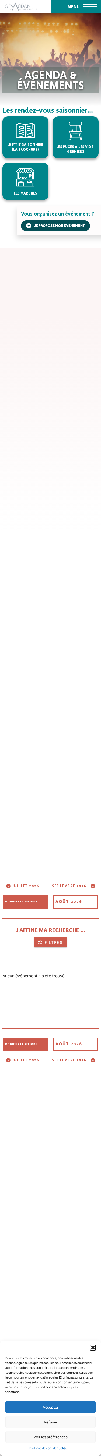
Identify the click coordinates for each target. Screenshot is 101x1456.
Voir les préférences (50, 1436)
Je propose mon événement (59, 226)
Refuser (50, 1422)
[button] (93, 1347)
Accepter (50, 1407)
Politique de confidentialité (48, 1448)
